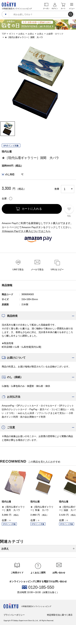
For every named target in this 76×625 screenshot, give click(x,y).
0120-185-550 (41, 587)
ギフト (12, 34)
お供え (21, 34)
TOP (4, 34)
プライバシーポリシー (14, 615)
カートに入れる (32, 208)
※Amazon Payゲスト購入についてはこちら (26, 231)
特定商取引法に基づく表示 (59, 615)
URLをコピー (57, 269)
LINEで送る (18, 269)
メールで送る (37, 269)
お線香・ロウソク (54, 34)
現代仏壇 (7, 151)
